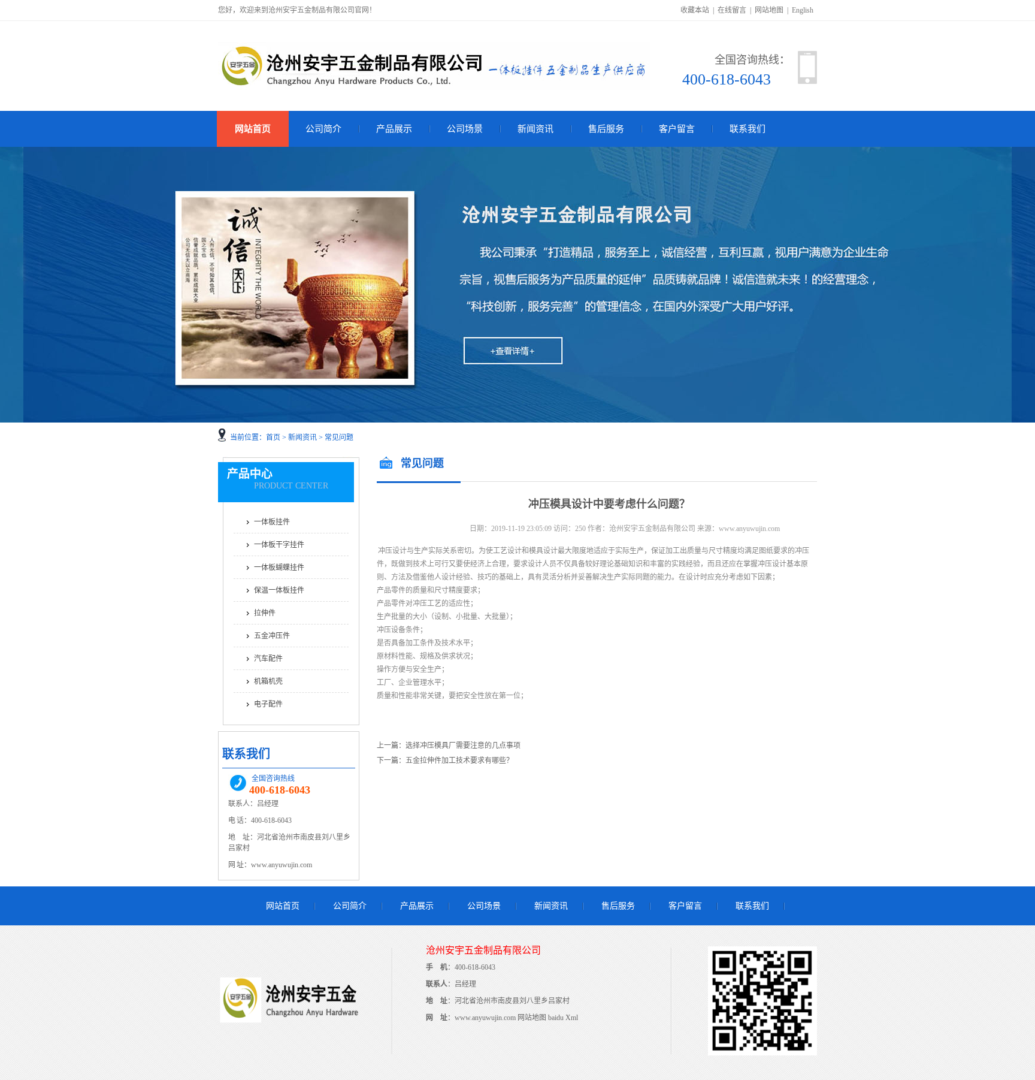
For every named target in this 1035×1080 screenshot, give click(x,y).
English (802, 10)
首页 (273, 437)
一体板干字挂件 (279, 545)
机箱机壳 (268, 681)
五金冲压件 (272, 636)
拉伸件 (265, 613)
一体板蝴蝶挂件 (279, 567)
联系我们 (747, 129)
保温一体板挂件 (279, 590)
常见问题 (339, 437)
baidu (556, 1017)
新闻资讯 (535, 129)
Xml (571, 1017)
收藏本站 (694, 10)
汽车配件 (268, 658)
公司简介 (323, 129)
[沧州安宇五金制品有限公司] (290, 1049)
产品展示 (394, 129)
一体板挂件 (272, 522)
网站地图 (769, 10)
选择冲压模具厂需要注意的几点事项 (462, 745)
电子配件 (268, 704)
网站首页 (253, 129)
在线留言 (732, 10)
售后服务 (606, 129)
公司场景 (465, 129)
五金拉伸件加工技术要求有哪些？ (459, 760)
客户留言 (677, 129)
